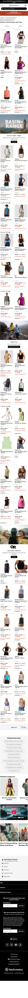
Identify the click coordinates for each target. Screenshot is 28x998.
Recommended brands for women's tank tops (14, 761)
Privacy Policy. (18, 925)
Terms (14, 925)
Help (1, 882)
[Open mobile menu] (2, 5)
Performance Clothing (11, 17)
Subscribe (21, 905)
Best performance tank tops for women (15, 741)
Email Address (7, 902)
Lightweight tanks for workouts (14, 744)
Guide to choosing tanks (15, 757)
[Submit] (2, 8)
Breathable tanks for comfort (15, 764)
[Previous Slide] (1, 2)
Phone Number (7, 928)
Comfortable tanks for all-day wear (14, 767)
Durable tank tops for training (14, 747)
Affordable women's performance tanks (15, 751)
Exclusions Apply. (6, 918)
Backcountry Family (5, 892)
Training (2, 17)
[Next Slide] (27, 2)
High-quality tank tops (15, 754)
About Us (2, 887)
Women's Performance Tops (7, 20)
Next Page (23, 727)
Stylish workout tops (14, 770)
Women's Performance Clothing (7, 19)
